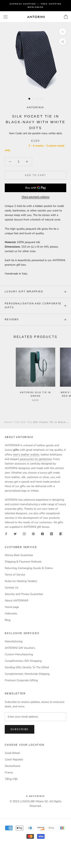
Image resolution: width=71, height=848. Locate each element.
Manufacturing (13, 641)
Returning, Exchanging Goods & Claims (29, 568)
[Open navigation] (5, 16)
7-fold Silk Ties (22, 422)
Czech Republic (14, 759)
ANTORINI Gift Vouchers (20, 648)
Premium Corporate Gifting (21, 680)
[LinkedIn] (51, 533)
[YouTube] (42, 533)
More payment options (36, 197)
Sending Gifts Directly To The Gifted (27, 667)
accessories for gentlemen (35, 459)
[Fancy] (60, 533)
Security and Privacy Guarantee (24, 594)
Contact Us (11, 587)
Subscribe (19, 729)
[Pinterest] (33, 533)
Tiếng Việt (11, 779)
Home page (12, 607)
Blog (7, 620)
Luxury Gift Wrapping (24, 291)
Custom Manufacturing (19, 654)
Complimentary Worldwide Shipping (27, 674)
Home (7, 422)
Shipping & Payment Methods (23, 561)
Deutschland (12, 766)
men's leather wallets (26, 454)
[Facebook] (6, 533)
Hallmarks (11, 613)
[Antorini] (36, 16)
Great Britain (12, 753)
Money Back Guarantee (19, 555)
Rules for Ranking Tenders (21, 581)
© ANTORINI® (35, 796)
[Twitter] (15, 533)
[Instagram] (24, 533)
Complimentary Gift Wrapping (23, 661)
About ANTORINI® (16, 600)
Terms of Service (15, 574)
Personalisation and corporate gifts (33, 305)
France (9, 772)
